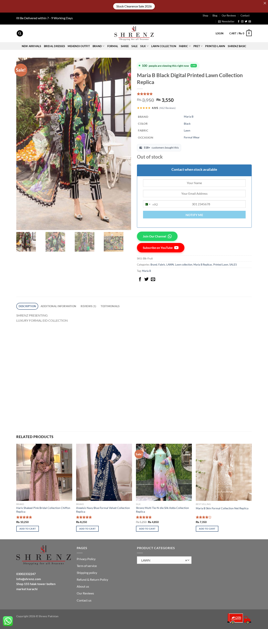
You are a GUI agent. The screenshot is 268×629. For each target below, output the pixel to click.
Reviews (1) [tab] (88, 306)
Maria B (188, 116)
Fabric (161, 264)
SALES (233, 264)
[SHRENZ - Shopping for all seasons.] (134, 33)
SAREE (125, 46)
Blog (214, 15)
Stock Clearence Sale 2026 (134, 6)
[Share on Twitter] (146, 279)
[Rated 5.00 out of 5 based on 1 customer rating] (194, 93)
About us (83, 586)
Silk (143, 46)
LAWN (170, 264)
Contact (245, 15)
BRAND (97, 46)
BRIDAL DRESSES (54, 46)
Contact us (84, 600)
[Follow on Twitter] (246, 21)
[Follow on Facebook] (238, 21)
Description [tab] (27, 306)
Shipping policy (87, 572)
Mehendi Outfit (79, 46)
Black (187, 123)
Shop (205, 15)
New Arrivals (31, 46)
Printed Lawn (215, 46)
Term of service (87, 566)
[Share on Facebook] (140, 279)
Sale (134, 46)
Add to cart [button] (27, 528)
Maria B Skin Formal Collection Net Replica (222, 508)
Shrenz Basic (237, 46)
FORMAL (112, 46)
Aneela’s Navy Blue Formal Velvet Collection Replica (103, 509)
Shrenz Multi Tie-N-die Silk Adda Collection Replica (162, 509)
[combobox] (150, 204)
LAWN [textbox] (163, 560)
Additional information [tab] (58, 306)
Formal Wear (192, 137)
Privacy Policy (86, 559)
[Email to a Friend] (153, 279)
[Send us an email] (250, 21)
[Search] (20, 33)
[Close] (265, 3)
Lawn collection (163, 46)
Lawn (187, 130)
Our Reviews (229, 15)
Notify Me (194, 215)
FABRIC (183, 46)
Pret (196, 46)
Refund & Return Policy (92, 579)
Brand (153, 264)
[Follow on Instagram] (242, 21)
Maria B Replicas (202, 264)
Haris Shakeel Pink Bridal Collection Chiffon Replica (43, 509)
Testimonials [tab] (110, 306)
